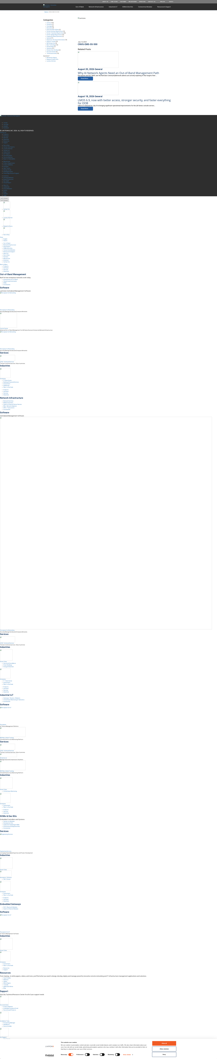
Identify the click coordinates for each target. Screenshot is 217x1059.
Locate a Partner (51, 61)
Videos (5, 981)
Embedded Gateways (10, 904)
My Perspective (51, 43)
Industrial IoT (113, 7)
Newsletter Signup (52, 57)
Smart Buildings (7, 665)
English (162, 1)
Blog (4, 988)
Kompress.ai (3, 758)
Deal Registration (8, 171)
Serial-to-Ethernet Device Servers (12, 404)
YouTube (5, 124)
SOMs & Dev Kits (127, 7)
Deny (164, 1054)
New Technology (51, 45)
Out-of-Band (80, 7)
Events (5, 190)
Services (5, 137)
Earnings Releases (8, 177)
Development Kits (8, 823)
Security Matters (8, 157)
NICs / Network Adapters (10, 406)
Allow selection (164, 1049)
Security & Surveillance (9, 663)
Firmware (5, 166)
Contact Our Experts (9, 147)
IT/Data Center (7, 380)
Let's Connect (4, 198)
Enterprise (3, 378)
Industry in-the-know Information (56, 39)
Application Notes (8, 986)
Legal (4, 195)
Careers (5, 193)
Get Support (6, 153)
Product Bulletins (8, 165)
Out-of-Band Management (13, 274)
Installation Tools (4, 1021)
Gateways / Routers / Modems (11, 698)
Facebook (6, 128)
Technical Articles (51, 53)
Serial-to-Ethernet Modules (10, 909)
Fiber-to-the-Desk (8, 387)
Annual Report (7, 182)
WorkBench (6, 1024)
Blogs (4, 192)
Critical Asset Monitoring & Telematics (13, 699)
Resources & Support (164, 7)
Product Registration (9, 163)
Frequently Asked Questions (54, 36)
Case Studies (7, 978)
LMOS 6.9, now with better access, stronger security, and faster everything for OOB (124, 101)
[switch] (87, 1054)
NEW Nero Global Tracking (7, 737)
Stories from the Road (53, 50)
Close (1, 237)
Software (6, 136)
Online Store (6, 152)
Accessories (6, 284)
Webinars (5, 979)
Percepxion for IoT (5, 932)
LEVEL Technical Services (7, 361)
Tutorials (5, 984)
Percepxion (3, 724)
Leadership (6, 187)
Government (6, 383)
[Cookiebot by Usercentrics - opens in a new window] (49, 1055)
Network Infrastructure (96, 7)
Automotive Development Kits (11, 826)
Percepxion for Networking (7, 310)
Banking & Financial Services (11, 382)
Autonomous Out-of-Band (10, 279)
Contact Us (151, 1)
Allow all (164, 1043)
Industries (6, 139)
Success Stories (51, 51)
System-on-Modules (9, 821)
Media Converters (8, 402)
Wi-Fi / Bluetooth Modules (10, 907)
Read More (84, 78)
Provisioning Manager (9, 1022)
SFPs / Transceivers (8, 407)
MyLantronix (133, 1)
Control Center (4, 328)
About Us (105, 1)
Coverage (49, 26)
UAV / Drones (7, 879)
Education (49, 28)
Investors (142, 1)
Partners (123, 1)
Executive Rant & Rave (53, 29)
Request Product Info (52, 59)
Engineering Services (5, 851)
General (49, 38)
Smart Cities (3, 661)
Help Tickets (6, 168)
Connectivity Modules (145, 7)
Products (5, 134)
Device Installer (7, 1026)
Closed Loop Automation (10, 281)
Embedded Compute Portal (10, 1008)
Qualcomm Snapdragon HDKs (11, 824)
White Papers (7, 983)
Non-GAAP (6, 181)
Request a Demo (7, 226)
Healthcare (6, 385)
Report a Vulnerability (9, 159)
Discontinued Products (9, 1010)
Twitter (5, 122)
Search (171, 1)
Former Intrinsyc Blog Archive (54, 31)
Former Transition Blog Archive (55, 33)
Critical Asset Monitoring (10, 791)
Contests (49, 24)
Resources (6, 141)
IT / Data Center (7, 681)
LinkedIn (5, 126)
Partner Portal (7, 170)
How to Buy (114, 1)
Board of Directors (8, 179)
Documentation (7, 155)
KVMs (5, 283)
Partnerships (50, 46)
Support (5, 142)
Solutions (49, 48)
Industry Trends (51, 41)
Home (46, 12)
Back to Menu (3, 264)
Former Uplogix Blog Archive (54, 34)
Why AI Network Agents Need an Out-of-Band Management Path (118, 73)
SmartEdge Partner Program (11, 173)
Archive (49, 22)
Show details (127, 1054)
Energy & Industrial (8, 666)
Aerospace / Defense (6, 877)
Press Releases (7, 188)
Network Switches (8, 401)
